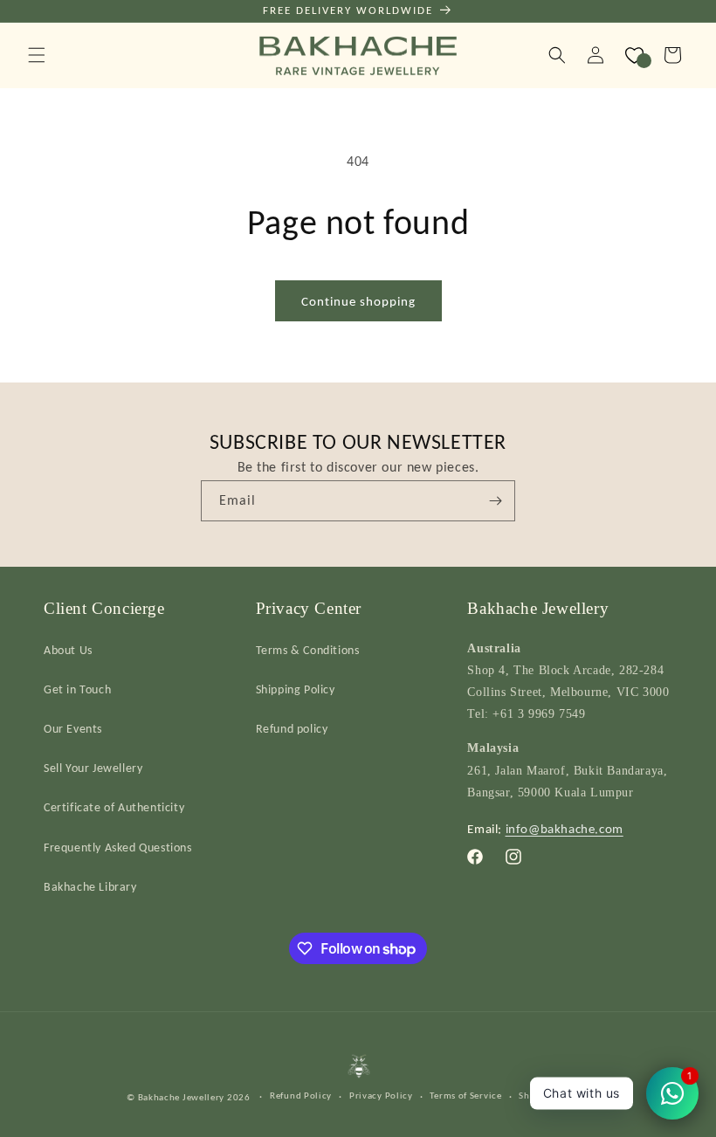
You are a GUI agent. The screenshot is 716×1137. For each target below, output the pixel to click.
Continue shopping (358, 301)
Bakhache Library (90, 886)
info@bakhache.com (564, 829)
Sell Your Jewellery (93, 768)
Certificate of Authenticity (114, 807)
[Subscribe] (495, 500)
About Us (68, 650)
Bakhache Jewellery (181, 1097)
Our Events (73, 728)
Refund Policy (301, 1095)
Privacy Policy (381, 1095)
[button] (36, 55)
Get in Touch (77, 689)
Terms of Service (465, 1095)
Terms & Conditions (308, 650)
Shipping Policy (295, 689)
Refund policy (292, 728)
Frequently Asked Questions (118, 847)
